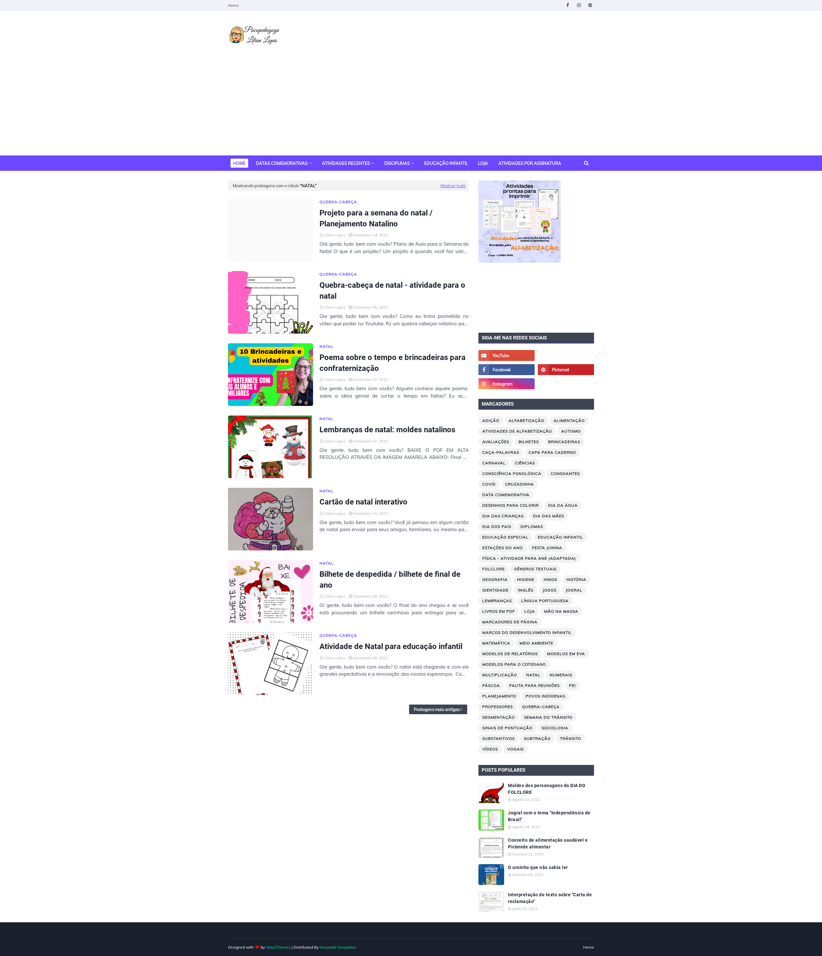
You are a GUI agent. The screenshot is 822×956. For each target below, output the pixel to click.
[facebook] (568, 5)
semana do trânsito (548, 717)
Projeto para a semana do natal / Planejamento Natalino (376, 218)
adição (490, 420)
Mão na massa (561, 611)
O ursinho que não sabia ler (538, 867)
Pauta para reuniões (534, 685)
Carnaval (494, 462)
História (576, 579)
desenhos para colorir (510, 505)
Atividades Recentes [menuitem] (346, 163)
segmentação (498, 717)
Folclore (493, 568)
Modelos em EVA (566, 653)
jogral (574, 590)
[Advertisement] (411, 107)
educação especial (505, 537)
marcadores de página (510, 621)
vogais (515, 749)
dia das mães (548, 515)
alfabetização (526, 420)
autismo (571, 431)
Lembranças (497, 600)
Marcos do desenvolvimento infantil (527, 632)
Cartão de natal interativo (363, 501)
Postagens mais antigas (437, 709)
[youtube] (506, 355)
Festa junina (547, 547)
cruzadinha (519, 484)
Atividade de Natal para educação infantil (390, 646)
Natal (533, 674)
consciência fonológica (511, 473)
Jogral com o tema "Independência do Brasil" (549, 816)
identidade (495, 590)
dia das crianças (503, 515)
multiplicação (499, 674)
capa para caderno (552, 452)
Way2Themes (278, 947)
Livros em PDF (498, 611)
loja (529, 611)
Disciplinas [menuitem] (397, 163)
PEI (572, 685)
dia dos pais (496, 526)
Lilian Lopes (334, 234)
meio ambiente (536, 643)
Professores (497, 706)
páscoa (491, 685)
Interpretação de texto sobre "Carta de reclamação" (550, 898)
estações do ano (502, 547)
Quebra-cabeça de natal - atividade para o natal (392, 291)
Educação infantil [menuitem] (446, 163)
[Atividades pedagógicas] (566, 383)
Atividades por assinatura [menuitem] (529, 163)
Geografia (495, 579)
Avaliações (495, 441)
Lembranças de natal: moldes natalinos (387, 429)
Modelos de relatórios (510, 653)
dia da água (563, 505)
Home (233, 5)
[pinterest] (590, 5)
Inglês (525, 590)
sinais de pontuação (507, 727)
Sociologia (555, 727)
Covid (489, 484)
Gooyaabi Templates (337, 947)
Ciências (525, 462)
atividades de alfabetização (517, 431)
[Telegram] (566, 355)
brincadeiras (564, 441)
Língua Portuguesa (545, 600)
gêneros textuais (535, 568)
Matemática (496, 643)
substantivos (498, 738)
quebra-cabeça (541, 706)
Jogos (549, 590)
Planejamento (499, 696)
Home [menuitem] (239, 163)
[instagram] (579, 5)
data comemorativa (505, 494)
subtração (537, 738)
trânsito (570, 738)
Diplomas (531, 526)
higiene (525, 579)
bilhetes (529, 441)
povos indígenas (545, 696)
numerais (561, 674)
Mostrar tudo (453, 185)
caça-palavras (500, 452)
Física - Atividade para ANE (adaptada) (529, 558)
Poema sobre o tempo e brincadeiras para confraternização (392, 363)
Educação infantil (560, 537)
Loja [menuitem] (483, 163)
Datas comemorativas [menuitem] (282, 163)
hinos (550, 579)
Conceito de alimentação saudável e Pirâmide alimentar (548, 843)
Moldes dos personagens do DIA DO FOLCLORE (546, 789)
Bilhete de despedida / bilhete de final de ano (389, 580)
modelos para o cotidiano (514, 664)
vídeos (490, 749)
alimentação (569, 420)
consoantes (565, 473)
